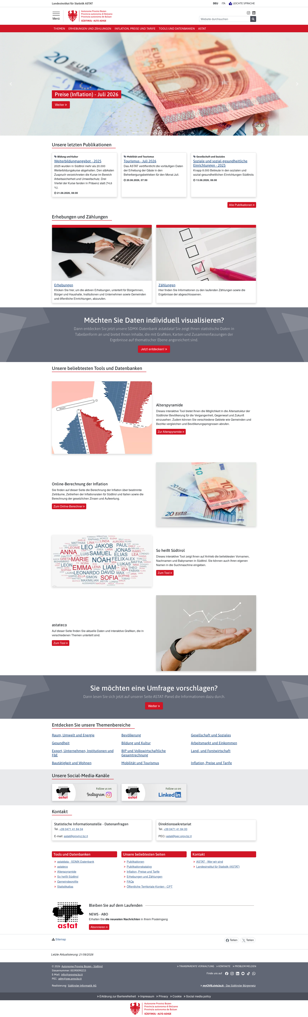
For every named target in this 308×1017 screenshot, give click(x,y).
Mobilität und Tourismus (140, 763)
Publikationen (135, 861)
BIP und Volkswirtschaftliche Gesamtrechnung (143, 753)
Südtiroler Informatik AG (82, 985)
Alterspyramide (66, 871)
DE (215, 3)
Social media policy (198, 996)
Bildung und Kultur (136, 743)
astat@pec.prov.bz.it (179, 836)
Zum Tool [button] (164, 573)
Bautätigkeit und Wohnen (71, 763)
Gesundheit (61, 743)
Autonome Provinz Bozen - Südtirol (82, 966)
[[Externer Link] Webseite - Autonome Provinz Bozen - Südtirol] (90, 16)
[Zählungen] (206, 254)
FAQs (130, 881)
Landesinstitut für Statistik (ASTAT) (218, 866)
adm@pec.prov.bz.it (70, 978)
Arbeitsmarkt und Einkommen (214, 743)
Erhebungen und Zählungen (89, 28)
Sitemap (60, 939)
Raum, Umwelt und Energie (73, 735)
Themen (59, 28)
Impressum (147, 996)
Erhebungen (63, 285)
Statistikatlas (65, 886)
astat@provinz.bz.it (76, 836)
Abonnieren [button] (98, 927)
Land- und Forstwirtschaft (210, 751)
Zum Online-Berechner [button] (68, 506)
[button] (248, 12)
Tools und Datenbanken (177, 28)
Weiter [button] (60, 105)
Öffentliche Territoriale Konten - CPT (150, 886)
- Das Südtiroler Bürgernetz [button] (229, 985)
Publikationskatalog (139, 866)
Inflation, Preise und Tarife (135, 28)
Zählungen (166, 285)
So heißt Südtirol (67, 876)
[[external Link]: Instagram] (84, 792)
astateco (62, 866)
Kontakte (224, 966)
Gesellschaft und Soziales (211, 735)
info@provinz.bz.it (72, 974)
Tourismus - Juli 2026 (140, 161)
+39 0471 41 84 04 (71, 829)
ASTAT (202, 28)
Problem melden (245, 966)
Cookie (177, 996)
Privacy (163, 996)
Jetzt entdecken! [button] (153, 349)
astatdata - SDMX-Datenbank (75, 861)
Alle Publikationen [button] (241, 205)
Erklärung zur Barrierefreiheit (117, 996)
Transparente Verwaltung (196, 966)
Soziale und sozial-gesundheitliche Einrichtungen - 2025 (220, 163)
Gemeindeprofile (67, 881)
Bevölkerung (131, 735)
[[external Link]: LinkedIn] (154, 792)
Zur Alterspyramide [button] (170, 432)
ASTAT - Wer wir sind (209, 861)
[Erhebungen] (102, 254)
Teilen (233, 940)
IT (223, 3)
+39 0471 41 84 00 (175, 829)
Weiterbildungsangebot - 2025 (77, 161)
